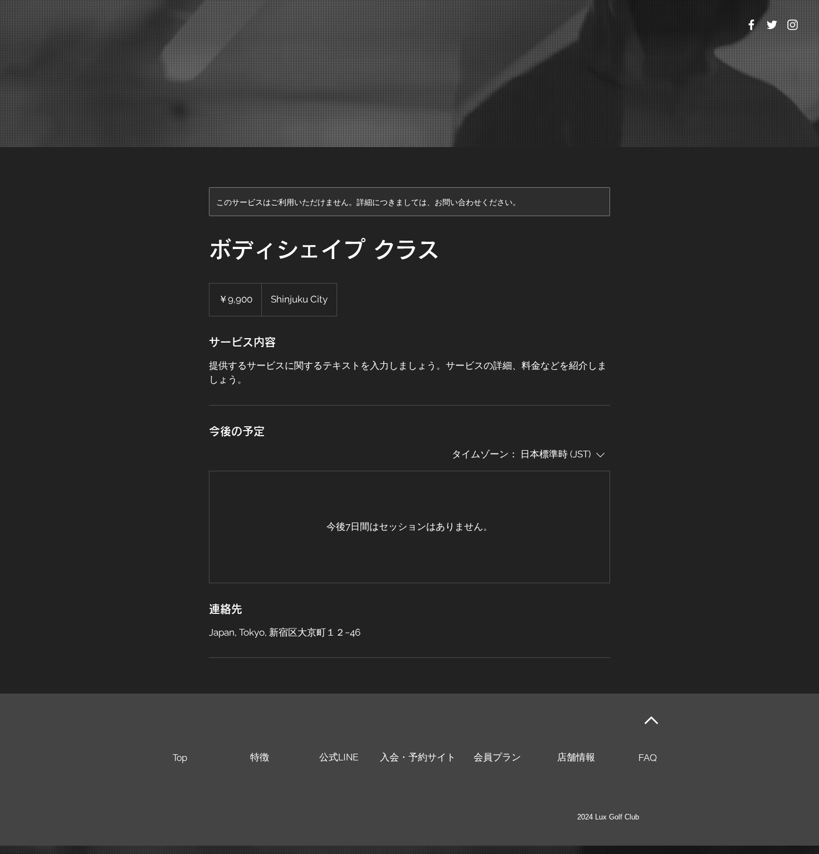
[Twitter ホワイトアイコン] (772, 25)
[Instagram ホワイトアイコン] (793, 25)
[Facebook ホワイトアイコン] (751, 25)
